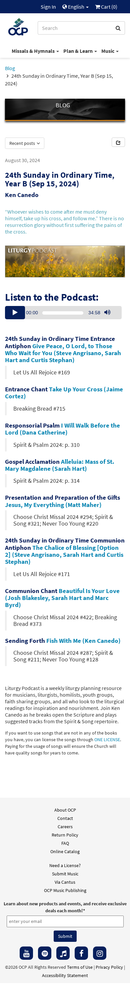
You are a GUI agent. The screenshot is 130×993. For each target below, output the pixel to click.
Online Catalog (65, 851)
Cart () (108, 6)
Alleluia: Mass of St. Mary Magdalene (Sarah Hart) (59, 464)
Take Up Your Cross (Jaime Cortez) (64, 392)
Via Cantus (65, 882)
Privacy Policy (109, 967)
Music (108, 51)
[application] (63, 312)
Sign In (48, 6)
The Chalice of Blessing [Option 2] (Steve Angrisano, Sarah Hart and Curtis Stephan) (64, 554)
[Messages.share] (118, 142)
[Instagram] (99, 953)
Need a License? (65, 865)
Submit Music (65, 874)
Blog (10, 68)
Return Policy (65, 835)
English (76, 6)
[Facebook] (81, 953)
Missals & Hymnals (34, 51)
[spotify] (44, 953)
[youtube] (26, 953)
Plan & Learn (78, 51)
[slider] (110, 319)
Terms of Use (80, 967)
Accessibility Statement (65, 975)
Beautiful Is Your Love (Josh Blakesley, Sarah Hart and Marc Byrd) (62, 598)
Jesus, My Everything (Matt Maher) (53, 505)
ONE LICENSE (107, 740)
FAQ (65, 843)
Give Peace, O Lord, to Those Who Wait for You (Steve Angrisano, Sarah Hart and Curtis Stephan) (63, 353)
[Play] (15, 312)
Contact (65, 818)
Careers (65, 827)
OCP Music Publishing (65, 890)
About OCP (65, 810)
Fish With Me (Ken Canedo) (83, 641)
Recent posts (22, 143)
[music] (63, 953)
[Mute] (107, 312)
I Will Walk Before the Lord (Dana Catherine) (62, 428)
